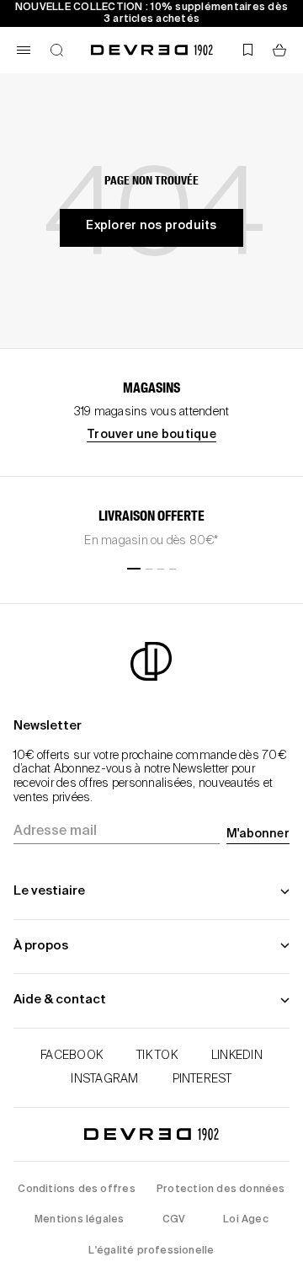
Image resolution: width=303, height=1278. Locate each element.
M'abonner (258, 834)
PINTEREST (202, 1079)
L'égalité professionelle (151, 1251)
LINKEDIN (237, 1055)
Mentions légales (79, 1220)
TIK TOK (157, 1055)
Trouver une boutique (151, 435)
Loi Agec (245, 1220)
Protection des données (221, 1189)
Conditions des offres (76, 1189)
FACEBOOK (71, 1055)
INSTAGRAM (104, 1079)
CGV (174, 1220)
